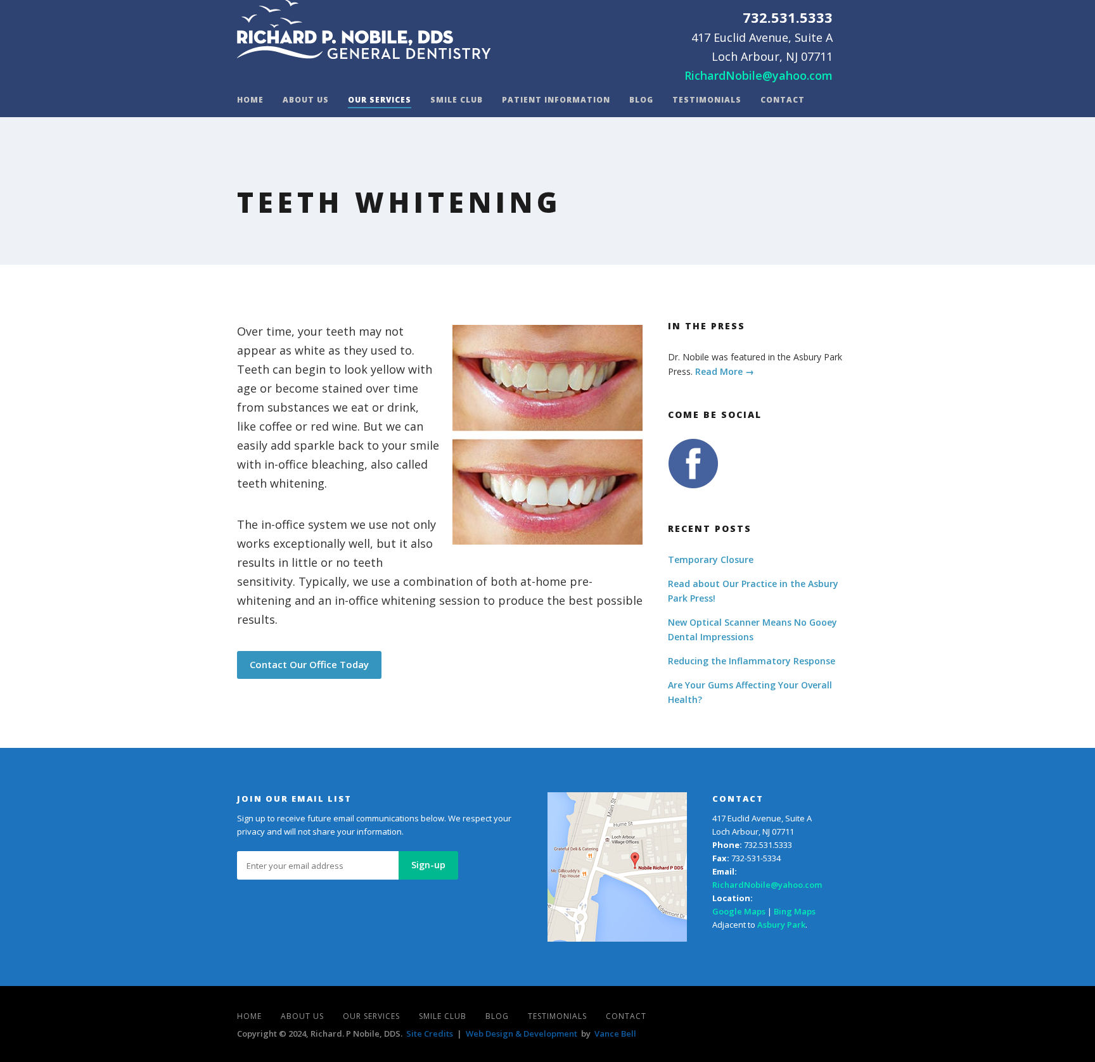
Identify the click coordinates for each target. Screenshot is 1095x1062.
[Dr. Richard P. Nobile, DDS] (363, 29)
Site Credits (429, 1033)
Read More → (724, 371)
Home (250, 100)
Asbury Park (781, 924)
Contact (782, 100)
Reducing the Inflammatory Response (751, 661)
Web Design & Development (521, 1033)
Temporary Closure (710, 559)
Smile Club (456, 100)
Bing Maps (795, 911)
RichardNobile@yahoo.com (758, 75)
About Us (306, 100)
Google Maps (738, 911)
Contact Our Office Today (309, 664)
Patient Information (556, 100)
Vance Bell (615, 1033)
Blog (641, 100)
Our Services (379, 100)
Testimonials (706, 100)
